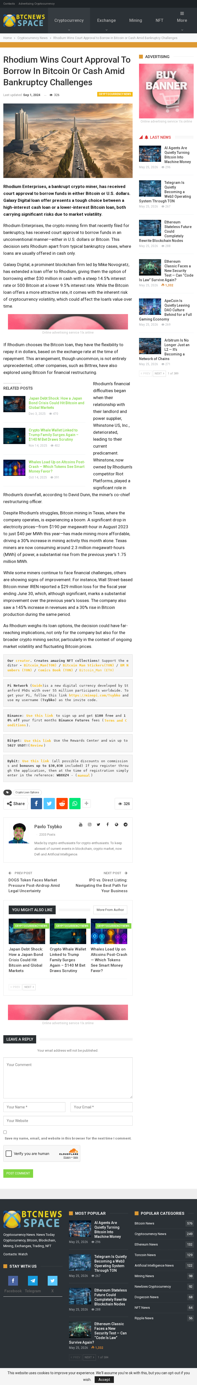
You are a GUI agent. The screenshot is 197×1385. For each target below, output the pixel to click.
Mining (135, 20)
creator (23, 661)
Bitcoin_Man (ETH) (96, 670)
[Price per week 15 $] (68, 321)
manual (84, 775)
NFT (159, 20)
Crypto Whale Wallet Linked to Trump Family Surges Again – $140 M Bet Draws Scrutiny (53, 434)
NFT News (142, 1307)
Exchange (106, 20)
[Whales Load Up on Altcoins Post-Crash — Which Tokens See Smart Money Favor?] (14, 468)
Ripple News (144, 1318)
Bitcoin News (144, 1223)
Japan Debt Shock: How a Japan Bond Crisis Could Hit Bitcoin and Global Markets (56, 403)
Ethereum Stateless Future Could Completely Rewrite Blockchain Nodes (165, 231)
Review (37, 745)
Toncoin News (145, 1255)
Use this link (39, 716)
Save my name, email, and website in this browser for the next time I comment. (68, 1138)
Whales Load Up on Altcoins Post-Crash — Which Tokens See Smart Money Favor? (57, 466)
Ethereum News (146, 1244)
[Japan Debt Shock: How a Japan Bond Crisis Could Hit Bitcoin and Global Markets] (14, 404)
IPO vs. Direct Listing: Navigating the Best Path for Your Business (101, 885)
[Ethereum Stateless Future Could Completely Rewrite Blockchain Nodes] (150, 228)
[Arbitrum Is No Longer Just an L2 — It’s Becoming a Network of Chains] (150, 346)
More (182, 20)
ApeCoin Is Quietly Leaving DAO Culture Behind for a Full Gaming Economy (165, 310)
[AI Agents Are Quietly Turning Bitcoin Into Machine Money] (150, 154)
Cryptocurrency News (115, 94)
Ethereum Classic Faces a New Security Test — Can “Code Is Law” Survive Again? (166, 270)
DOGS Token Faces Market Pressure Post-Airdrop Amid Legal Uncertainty (34, 885)
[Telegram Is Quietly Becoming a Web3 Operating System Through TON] (150, 188)
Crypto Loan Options (27, 792)
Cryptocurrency (69, 20)
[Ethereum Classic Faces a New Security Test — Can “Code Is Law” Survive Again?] (150, 267)
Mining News (144, 1276)
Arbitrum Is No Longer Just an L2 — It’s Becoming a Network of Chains (164, 349)
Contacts (9, 3)
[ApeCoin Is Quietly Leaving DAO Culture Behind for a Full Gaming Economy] (150, 306)
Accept (104, 1380)
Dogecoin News (147, 1297)
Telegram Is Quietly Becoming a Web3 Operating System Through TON (165, 192)
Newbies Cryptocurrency (153, 1286)
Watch (23, 1254)
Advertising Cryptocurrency (36, 3)
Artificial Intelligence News (154, 1265)
